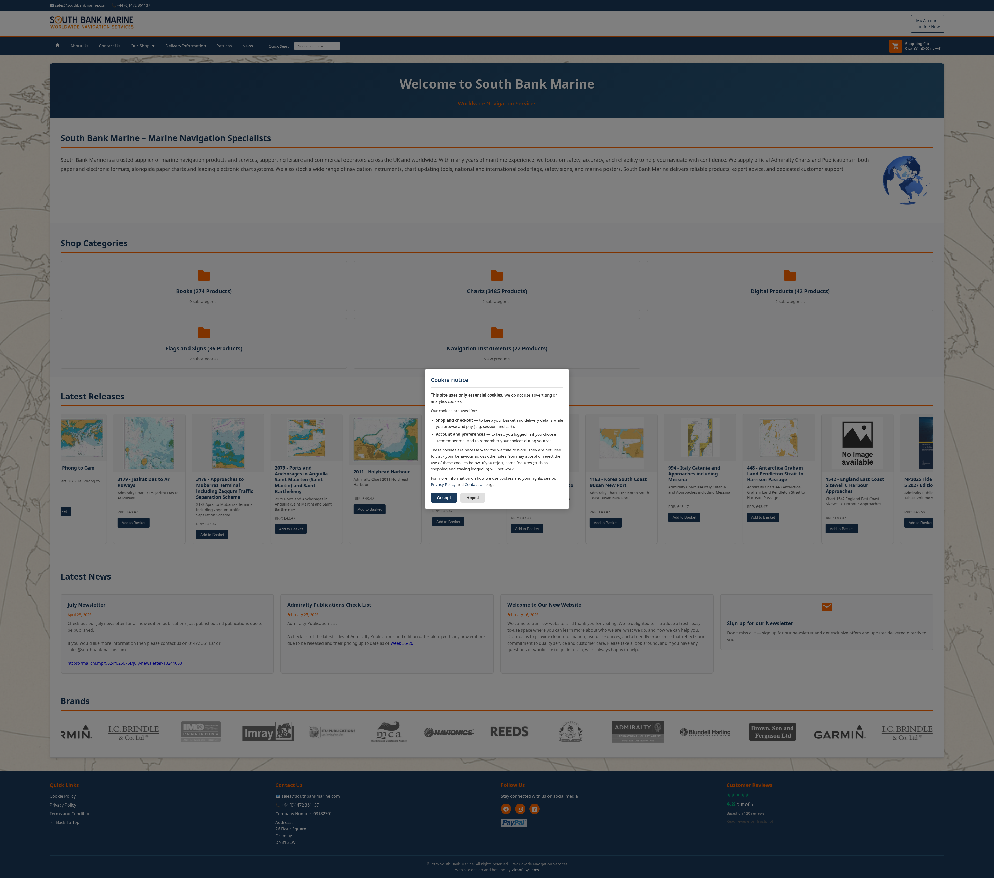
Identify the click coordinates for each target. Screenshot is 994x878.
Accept (444, 497)
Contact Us (474, 484)
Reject (472, 497)
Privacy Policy (443, 484)
